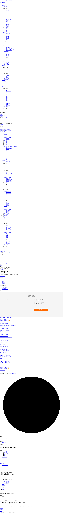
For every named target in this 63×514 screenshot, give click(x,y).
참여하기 (3, 65)
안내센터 (3, 80)
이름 (1, 495)
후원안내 (3, 5)
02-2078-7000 (4, 442)
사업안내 (3, 32)
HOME (2, 276)
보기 (1, 501)
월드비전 (3, 86)
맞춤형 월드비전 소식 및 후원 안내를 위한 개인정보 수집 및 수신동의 (13, 500)
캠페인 (3, 61)
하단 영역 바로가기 (17, 0)
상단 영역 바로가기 (3, 0)
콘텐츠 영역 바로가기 (10, 0)
